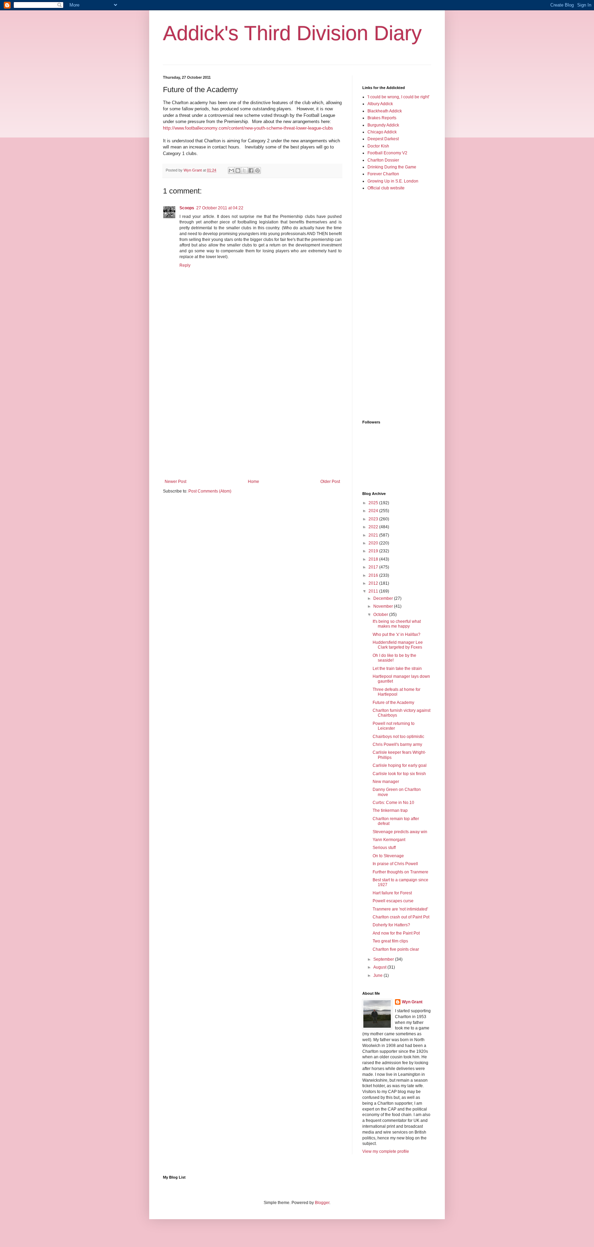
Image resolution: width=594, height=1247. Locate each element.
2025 (373, 502)
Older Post (330, 481)
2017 (373, 567)
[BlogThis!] (237, 170)
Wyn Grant (412, 1002)
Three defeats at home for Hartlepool (396, 692)
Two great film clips (390, 941)
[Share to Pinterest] (257, 170)
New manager (386, 781)
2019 (373, 551)
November (383, 606)
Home (253, 481)
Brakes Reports (381, 117)
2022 (373, 527)
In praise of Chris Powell (395, 863)
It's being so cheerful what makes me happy (397, 624)
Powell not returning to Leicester (394, 726)
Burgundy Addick (383, 125)
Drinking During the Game (391, 167)
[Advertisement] (252, 422)
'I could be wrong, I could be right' (398, 97)
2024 (373, 510)
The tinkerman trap (390, 810)
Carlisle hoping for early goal (400, 765)
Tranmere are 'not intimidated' (400, 909)
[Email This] (231, 170)
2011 (373, 591)
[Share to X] (244, 170)
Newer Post (175, 481)
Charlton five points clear (396, 949)
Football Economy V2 (387, 153)
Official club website (386, 188)
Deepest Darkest (383, 138)
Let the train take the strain (397, 668)
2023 (373, 519)
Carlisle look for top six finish (399, 773)
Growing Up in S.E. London (392, 181)
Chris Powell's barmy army (397, 744)
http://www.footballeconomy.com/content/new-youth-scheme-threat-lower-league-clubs (248, 128)
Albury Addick (380, 103)
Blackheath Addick (384, 111)
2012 (373, 583)
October (381, 614)
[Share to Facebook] (251, 170)
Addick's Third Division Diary (292, 33)
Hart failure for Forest (392, 893)
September (384, 959)
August (380, 967)
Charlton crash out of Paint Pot (401, 917)
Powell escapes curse (393, 900)
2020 (373, 543)
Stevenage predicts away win (400, 831)
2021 (373, 535)
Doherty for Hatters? (391, 925)
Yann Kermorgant (389, 839)
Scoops (186, 208)
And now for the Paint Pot (396, 933)
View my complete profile (385, 1151)
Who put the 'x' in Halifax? (396, 634)
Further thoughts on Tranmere (400, 872)
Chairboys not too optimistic (398, 736)
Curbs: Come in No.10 (393, 802)
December (383, 598)
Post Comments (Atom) (209, 491)
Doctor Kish (378, 146)
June (378, 975)
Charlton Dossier (383, 160)
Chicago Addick (382, 132)
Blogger (322, 1202)
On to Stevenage (388, 855)
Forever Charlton (383, 174)
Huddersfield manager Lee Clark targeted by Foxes (398, 645)
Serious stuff (384, 847)
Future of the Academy (393, 702)
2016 (373, 575)
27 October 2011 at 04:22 (219, 208)
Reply (184, 265)
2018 (373, 559)
